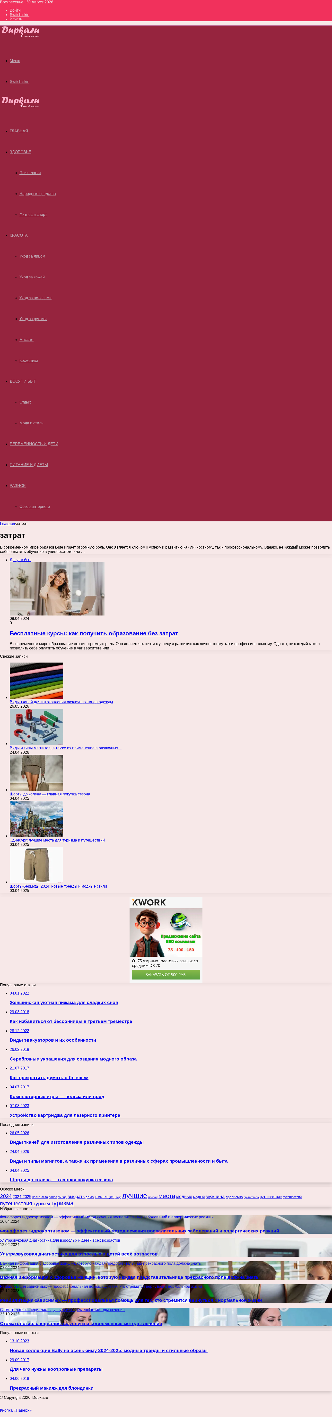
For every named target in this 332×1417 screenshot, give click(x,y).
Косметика (28, 360)
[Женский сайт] (24, 36)
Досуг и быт (23, 381)
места (166, 1196)
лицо (118, 1197)
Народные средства (37, 194)
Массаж (26, 340)
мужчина (215, 1196)
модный (199, 1197)
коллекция (104, 1196)
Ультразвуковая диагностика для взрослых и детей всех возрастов (79, 1253)
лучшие (134, 1195)
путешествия (16, 1203)
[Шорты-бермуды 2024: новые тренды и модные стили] (36, 882)
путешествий (292, 1197)
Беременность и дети (34, 444)
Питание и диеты (29, 465)
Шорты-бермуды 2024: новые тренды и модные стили (58, 886)
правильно (234, 1197)
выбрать (76, 1196)
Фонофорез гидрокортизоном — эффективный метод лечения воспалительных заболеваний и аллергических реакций (139, 1230)
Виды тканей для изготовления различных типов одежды (61, 702)
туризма (62, 1203)
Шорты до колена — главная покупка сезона (50, 794)
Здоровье (20, 152)
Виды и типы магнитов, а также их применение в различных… (66, 748)
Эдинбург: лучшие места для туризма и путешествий (57, 840)
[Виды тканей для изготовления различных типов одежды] (36, 698)
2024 (6, 1196)
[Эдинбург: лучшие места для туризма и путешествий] (36, 836)
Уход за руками (33, 319)
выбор (62, 1197)
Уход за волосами (35, 298)
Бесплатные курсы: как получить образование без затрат (94, 633)
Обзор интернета (34, 506)
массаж (152, 1197)
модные (184, 1196)
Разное (18, 486)
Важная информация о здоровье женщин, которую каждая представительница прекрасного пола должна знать (129, 1277)
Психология (30, 173)
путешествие (271, 1197)
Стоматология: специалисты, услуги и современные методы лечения (81, 1323)
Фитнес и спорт (33, 214)
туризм (41, 1203)
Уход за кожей (32, 277)
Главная (7, 523)
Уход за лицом (32, 256)
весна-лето (40, 1197)
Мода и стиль (31, 423)
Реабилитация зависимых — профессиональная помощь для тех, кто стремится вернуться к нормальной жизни (131, 1300)
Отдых (25, 402)
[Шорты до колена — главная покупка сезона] (36, 790)
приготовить (251, 1197)
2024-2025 (22, 1197)
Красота (19, 235)
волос (53, 1197)
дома (90, 1197)
